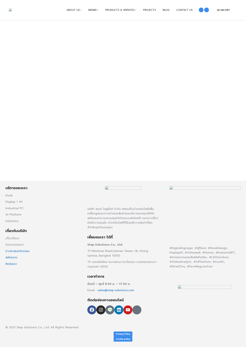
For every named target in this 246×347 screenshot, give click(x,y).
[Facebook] (91, 309)
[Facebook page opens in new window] (201, 10)
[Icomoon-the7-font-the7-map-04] (136, 309)
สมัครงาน (11, 257)
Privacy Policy (123, 334)
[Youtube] (127, 309)
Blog (34, 149)
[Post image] (123, 80)
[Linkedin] (118, 309)
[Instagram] (100, 309)
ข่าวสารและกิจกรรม (17, 251)
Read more (39, 167)
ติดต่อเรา (11, 264)
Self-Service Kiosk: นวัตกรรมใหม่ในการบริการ (76, 143)
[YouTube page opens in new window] (206, 10)
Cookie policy (123, 339)
